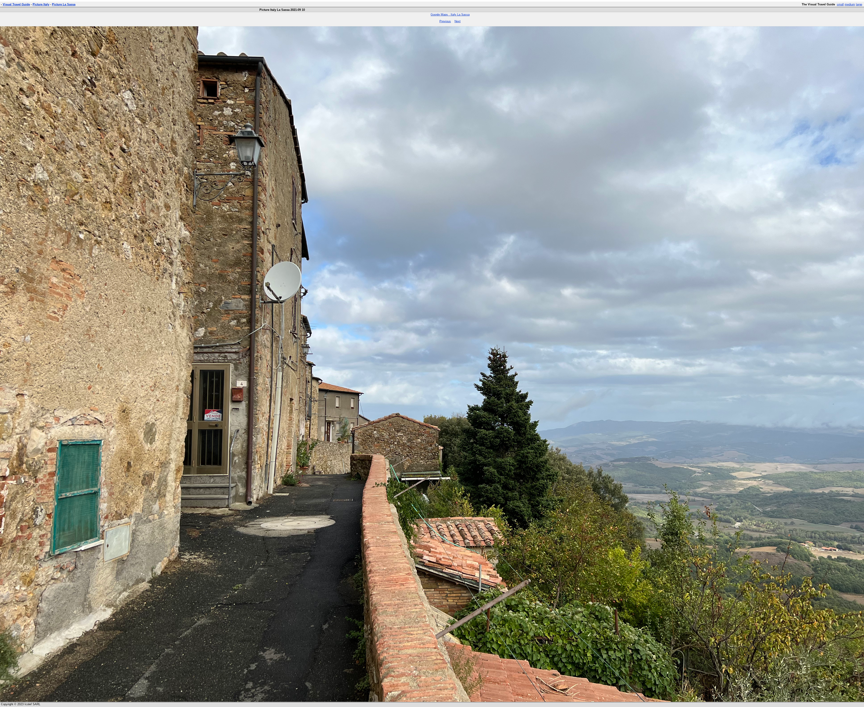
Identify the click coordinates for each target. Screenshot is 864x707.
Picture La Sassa (63, 4)
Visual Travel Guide (16, 4)
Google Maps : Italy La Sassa (450, 14)
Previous (445, 21)
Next (457, 21)
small (840, 4)
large (859, 4)
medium (850, 4)
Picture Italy (41, 4)
